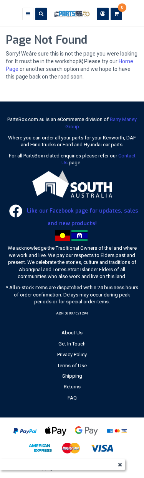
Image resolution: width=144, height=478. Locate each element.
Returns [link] (72, 387)
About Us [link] (72, 333)
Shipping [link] (72, 376)
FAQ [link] (72, 398)
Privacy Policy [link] (72, 354)
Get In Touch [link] (72, 344)
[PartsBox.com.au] (72, 13)
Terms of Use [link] (72, 365)
